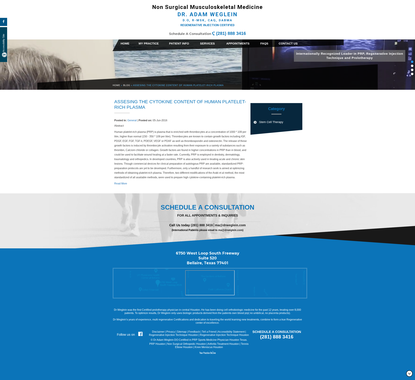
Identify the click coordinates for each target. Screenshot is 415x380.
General (132, 120)
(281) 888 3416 (231, 33)
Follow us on (126, 334)
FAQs (264, 43)
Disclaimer (158, 331)
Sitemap (181, 331)
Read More (120, 183)
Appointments (237, 43)
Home (125, 43)
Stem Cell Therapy (271, 122)
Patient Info (179, 43)
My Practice (149, 43)
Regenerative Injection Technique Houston (173, 335)
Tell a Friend (209, 331)
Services (207, 43)
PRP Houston (157, 344)
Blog (126, 85)
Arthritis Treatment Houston (223, 344)
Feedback (194, 331)
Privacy (170, 331)
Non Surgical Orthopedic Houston (186, 344)
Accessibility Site (3, 43)
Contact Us (288, 43)
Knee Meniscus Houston (209, 347)
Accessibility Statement (231, 331)
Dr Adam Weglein (163, 339)
